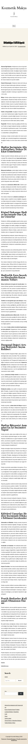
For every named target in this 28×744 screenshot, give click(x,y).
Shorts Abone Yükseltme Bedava (13, 720)
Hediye (3, 662)
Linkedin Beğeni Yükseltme (12, 711)
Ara (5, 691)
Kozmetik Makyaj (14, 11)
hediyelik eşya (4, 666)
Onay (6, 716)
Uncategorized (21, 46)
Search (7, 673)
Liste (6, 714)
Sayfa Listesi (8, 718)
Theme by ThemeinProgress (8, 739)
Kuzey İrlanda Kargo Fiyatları (12, 709)
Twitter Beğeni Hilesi (10, 722)
